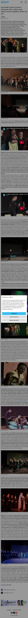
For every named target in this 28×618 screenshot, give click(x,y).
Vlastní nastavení (14, 316)
